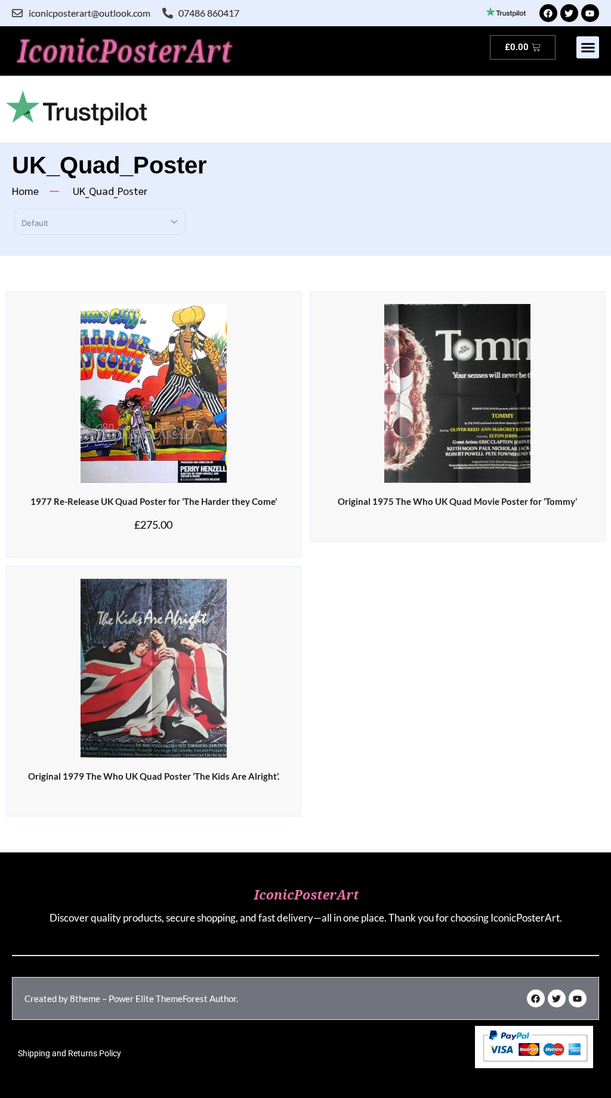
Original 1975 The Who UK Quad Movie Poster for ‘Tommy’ (457, 501)
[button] (587, 47)
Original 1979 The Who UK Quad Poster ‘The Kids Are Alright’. (153, 776)
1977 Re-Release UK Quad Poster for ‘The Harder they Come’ (153, 501)
